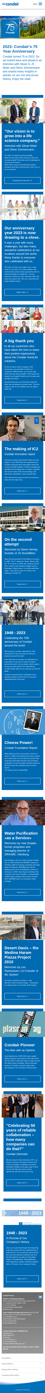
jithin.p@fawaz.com (10, 1323)
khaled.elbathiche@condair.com (14, 1343)
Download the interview (21, 180)
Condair (10, 4)
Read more (21, 400)
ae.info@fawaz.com (10, 1317)
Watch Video (21, 292)
